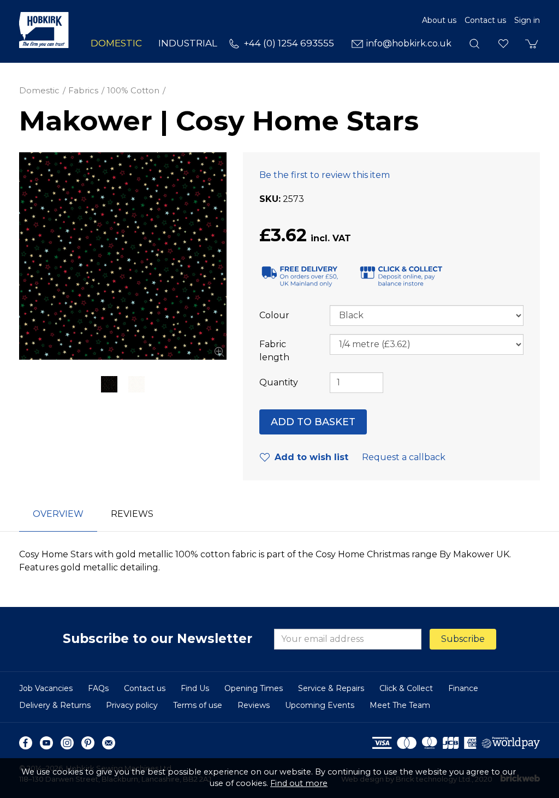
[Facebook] (25, 743)
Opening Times (253, 688)
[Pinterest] (88, 743)
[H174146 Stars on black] (123, 256)
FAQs (98, 688)
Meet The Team (400, 705)
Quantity (278, 382)
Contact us (485, 20)
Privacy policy (132, 705)
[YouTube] (46, 743)
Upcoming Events (319, 705)
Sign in (527, 20)
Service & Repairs (331, 688)
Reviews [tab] (132, 514)
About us (439, 20)
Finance (463, 688)
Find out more (299, 783)
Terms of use (197, 705)
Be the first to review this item (324, 175)
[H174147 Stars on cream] (136, 384)
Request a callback (403, 457)
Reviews (253, 705)
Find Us (195, 688)
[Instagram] (67, 743)
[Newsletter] (108, 743)
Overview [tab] (58, 514)
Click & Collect (406, 688)
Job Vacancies (46, 688)
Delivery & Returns (55, 705)
